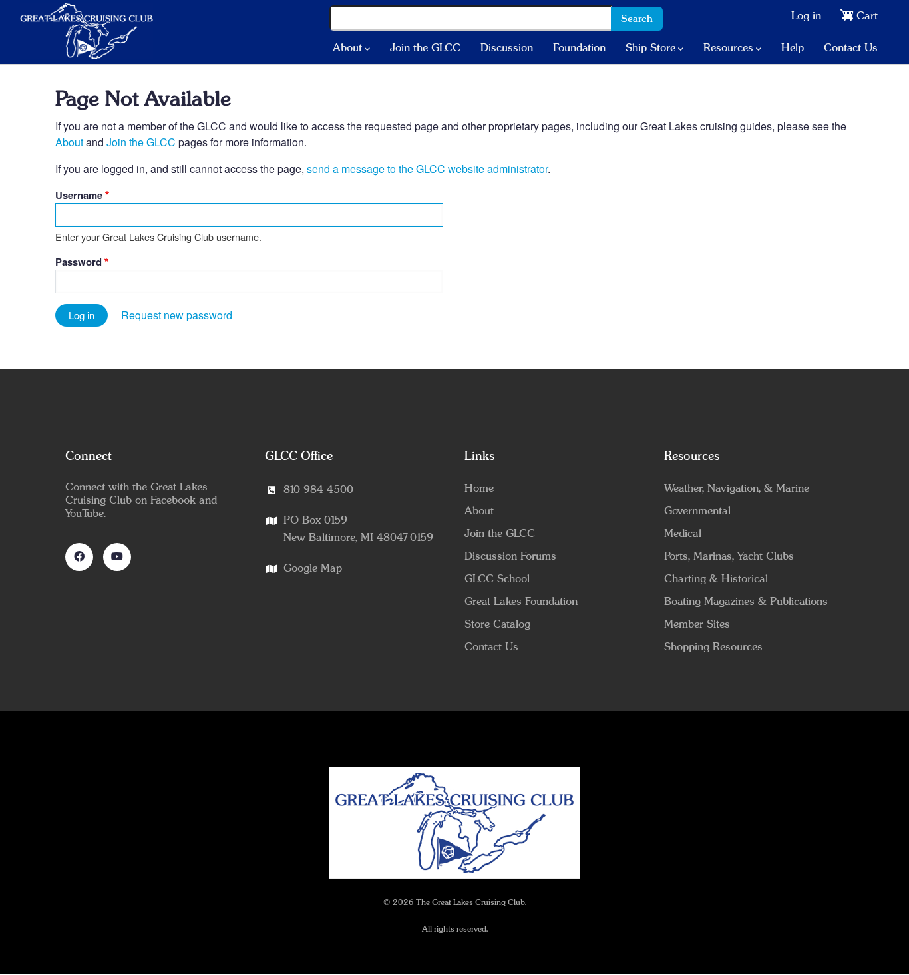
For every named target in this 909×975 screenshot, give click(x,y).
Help (792, 48)
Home (479, 488)
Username (78, 195)
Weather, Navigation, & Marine (736, 488)
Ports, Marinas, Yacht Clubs (729, 556)
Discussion (506, 48)
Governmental (697, 511)
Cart (867, 16)
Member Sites (697, 624)
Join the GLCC (425, 48)
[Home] (86, 31)
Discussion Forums (510, 556)
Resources (728, 48)
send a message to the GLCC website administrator (427, 168)
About (347, 48)
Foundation (579, 48)
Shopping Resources (713, 647)
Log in (806, 16)
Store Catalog (497, 624)
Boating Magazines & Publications (746, 601)
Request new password (176, 315)
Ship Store (650, 48)
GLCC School (497, 579)
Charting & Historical (716, 579)
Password (78, 261)
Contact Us (851, 48)
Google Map (312, 568)
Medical (682, 533)
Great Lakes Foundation (521, 601)
